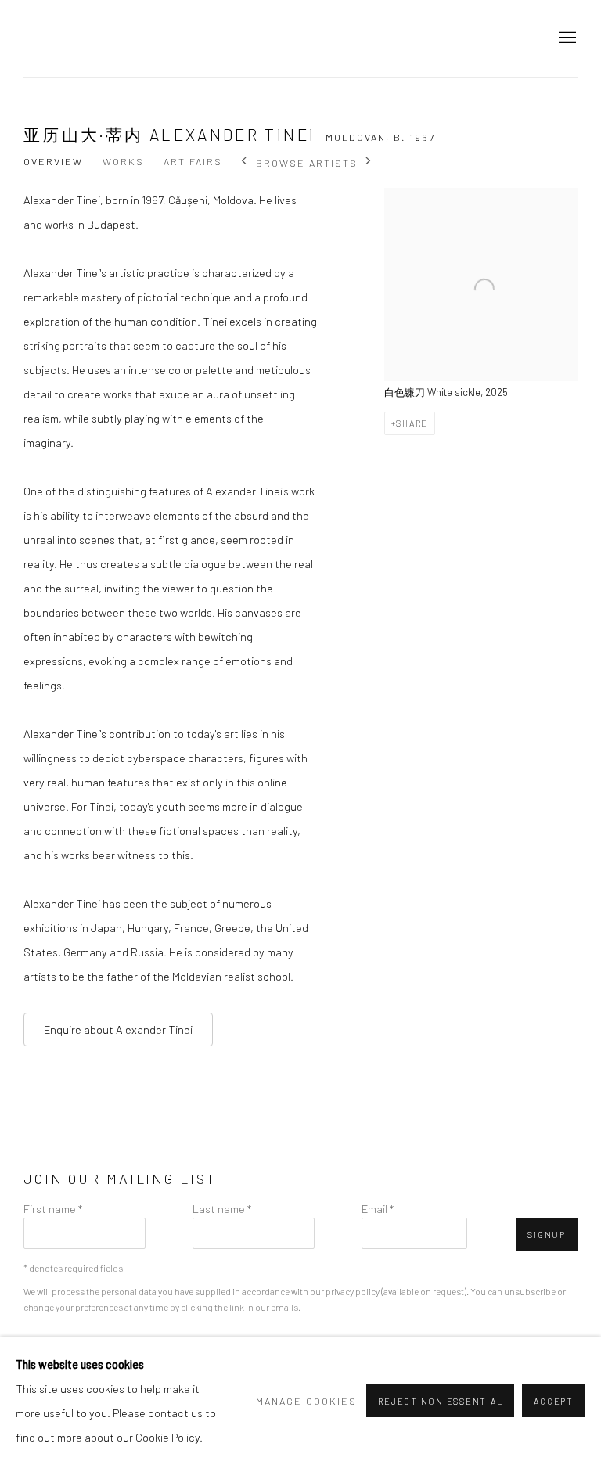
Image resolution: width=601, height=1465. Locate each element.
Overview (53, 161)
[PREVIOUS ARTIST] (244, 162)
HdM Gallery (93, 39)
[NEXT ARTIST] (369, 162)
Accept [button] (554, 1401)
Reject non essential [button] (440, 1401)
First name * (52, 1208)
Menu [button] (566, 38)
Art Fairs (193, 161)
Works (123, 161)
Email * (378, 1208)
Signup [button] (546, 1234)
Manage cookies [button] (306, 1401)
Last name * (222, 1208)
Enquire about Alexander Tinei (118, 1029)
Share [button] (412, 423)
